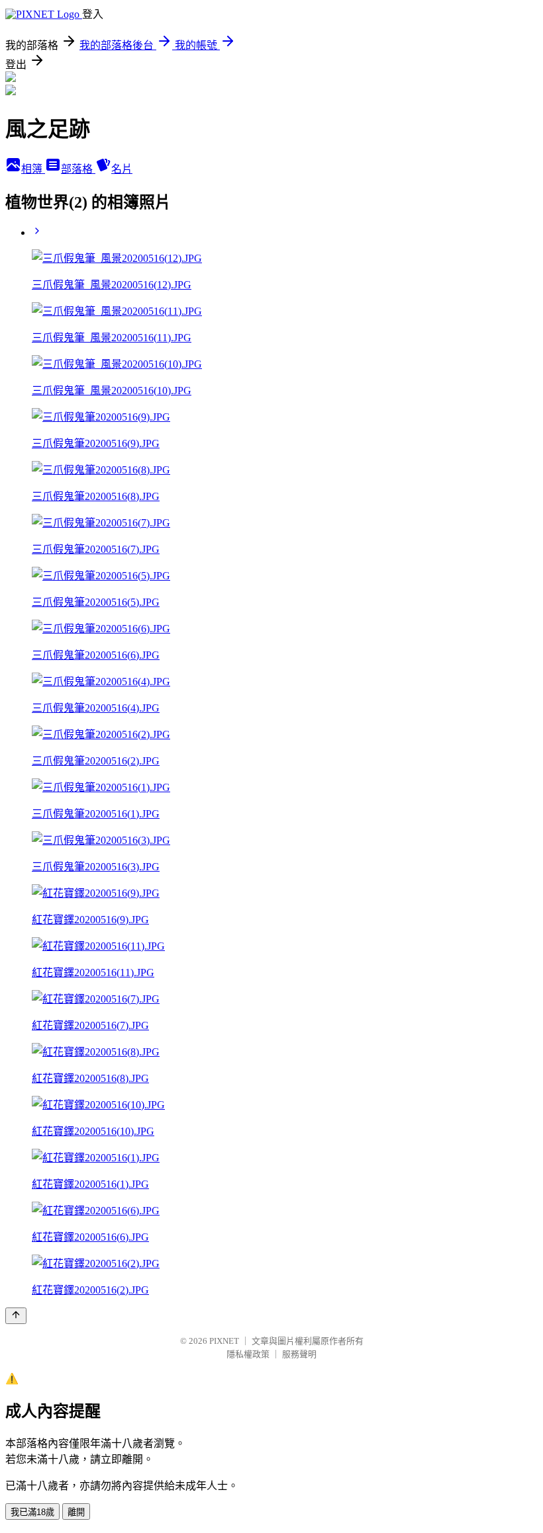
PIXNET (224, 1341)
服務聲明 (299, 1354)
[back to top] (15, 1315)
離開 (76, 1512)
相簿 (33, 169)
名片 (121, 169)
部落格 (78, 169)
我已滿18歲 (32, 1512)
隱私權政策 (248, 1354)
